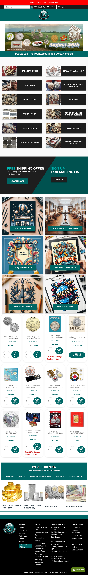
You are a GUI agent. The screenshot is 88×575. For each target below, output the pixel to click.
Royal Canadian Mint (41, 528)
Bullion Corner (24, 541)
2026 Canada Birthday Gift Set (11, 386)
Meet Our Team (77, 550)
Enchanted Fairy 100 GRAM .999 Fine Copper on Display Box (33, 431)
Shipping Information (76, 531)
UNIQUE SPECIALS (23, 267)
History (74, 547)
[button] (4, 15)
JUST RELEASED (23, 228)
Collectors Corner (23, 537)
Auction (22, 533)
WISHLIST (52, 7)
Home (21, 527)
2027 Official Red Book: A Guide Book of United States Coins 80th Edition (55, 433)
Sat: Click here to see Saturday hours (59, 533)
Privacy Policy (77, 538)
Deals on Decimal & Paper (41, 555)
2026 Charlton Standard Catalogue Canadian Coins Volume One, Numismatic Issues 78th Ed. (55, 336)
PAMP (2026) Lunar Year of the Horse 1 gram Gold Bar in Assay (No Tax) (77, 433)
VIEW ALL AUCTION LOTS (65, 228)
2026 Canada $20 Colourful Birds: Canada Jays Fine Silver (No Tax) (11, 433)
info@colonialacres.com (60, 561)
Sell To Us (23, 530)
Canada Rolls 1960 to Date (40, 550)
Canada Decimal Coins (41, 534)
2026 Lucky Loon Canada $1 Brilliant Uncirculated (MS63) (33, 337)
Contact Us (76, 527)
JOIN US (59, 179)
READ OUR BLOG (24, 546)
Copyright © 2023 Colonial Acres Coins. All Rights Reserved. (44, 572)
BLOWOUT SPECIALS (65, 267)
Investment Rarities (39, 563)
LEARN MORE (17, 181)
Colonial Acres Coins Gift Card (77, 338)
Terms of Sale (77, 535)
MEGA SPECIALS (65, 306)
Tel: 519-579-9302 (57, 556)
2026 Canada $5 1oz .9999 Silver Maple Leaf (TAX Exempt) (11, 337)
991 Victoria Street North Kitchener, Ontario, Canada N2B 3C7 (59, 545)
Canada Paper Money (40, 539)
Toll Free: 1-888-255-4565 (59, 552)
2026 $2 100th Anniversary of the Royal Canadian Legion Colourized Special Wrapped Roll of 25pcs (55, 386)
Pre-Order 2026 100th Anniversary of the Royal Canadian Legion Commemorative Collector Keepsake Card (77, 386)
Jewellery (38, 559)
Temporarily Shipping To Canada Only (44, 2)
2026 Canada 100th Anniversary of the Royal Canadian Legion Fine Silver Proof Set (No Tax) (33, 386)
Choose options (77, 355)
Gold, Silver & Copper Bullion (40, 544)
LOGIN (27, 54)
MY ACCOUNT (40, 8)
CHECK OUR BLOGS (23, 306)
